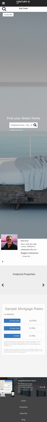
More (42, 387)
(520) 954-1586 (31, 244)
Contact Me (8, 14)
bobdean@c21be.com (29, 249)
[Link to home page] (23, 3)
